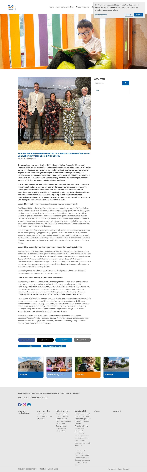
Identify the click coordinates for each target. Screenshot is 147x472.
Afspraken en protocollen (61, 430)
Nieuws (97, 411)
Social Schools (123, 469)
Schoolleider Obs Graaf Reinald (81, 439)
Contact (117, 411)
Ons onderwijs (61, 414)
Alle (97, 90)
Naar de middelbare (65, 7)
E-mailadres (83, 340)
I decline (129, 15)
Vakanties (40, 419)
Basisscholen (42, 414)
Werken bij (80, 411)
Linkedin (63, 340)
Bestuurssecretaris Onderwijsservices (82, 456)
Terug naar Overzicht (54, 346)
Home (51, 7)
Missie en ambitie (62, 416)
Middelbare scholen (44, 416)
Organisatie (60, 424)
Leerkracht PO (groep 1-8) (80, 451)
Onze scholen (82, 7)
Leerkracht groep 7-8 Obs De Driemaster (83, 445)
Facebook (27, 340)
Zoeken (99, 78)
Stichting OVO (31, 158)
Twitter (46, 340)
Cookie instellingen (48, 469)
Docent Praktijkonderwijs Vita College (81, 426)
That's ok (138, 15)
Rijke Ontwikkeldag (63, 421)
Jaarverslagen (61, 426)
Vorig (30, 346)
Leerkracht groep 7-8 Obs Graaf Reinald (83, 420)
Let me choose (101, 15)
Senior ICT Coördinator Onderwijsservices (82, 433)
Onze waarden (61, 419)
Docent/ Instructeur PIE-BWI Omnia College (82, 462)
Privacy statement (27, 469)
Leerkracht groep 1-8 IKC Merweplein (82, 415)
